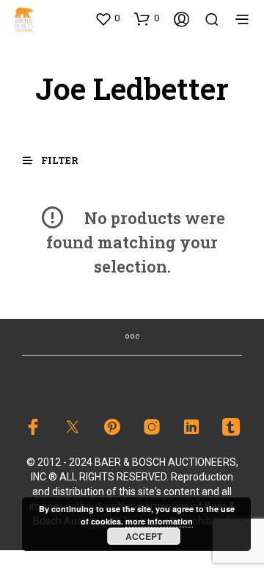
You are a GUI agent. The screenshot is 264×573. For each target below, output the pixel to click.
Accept (143, 536)
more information (159, 521)
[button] (107, 18)
